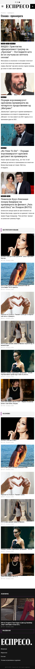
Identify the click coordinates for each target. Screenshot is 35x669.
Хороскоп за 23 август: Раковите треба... (13, 495)
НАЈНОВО (6, 413)
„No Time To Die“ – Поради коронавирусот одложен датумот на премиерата (15, 153)
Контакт (3, 656)
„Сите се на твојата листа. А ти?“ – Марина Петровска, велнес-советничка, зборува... (17, 402)
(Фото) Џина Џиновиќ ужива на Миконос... (13, 522)
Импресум (4, 649)
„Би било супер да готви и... (9, 440)
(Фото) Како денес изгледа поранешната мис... (14, 467)
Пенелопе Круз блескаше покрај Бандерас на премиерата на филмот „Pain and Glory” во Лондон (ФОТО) (16, 203)
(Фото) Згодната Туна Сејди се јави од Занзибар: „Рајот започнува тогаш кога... (16, 623)
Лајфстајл (3, 196)
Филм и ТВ (12, 43)
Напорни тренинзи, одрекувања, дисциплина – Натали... (17, 549)
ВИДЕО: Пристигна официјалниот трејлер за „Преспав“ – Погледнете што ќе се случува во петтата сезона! (16, 52)
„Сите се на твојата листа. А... (9, 576)
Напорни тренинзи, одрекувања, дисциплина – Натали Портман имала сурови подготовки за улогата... (16, 373)
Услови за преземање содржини (10, 660)
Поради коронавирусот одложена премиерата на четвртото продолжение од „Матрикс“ (16, 104)
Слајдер (3, 43)
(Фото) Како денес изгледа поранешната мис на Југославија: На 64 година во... (15, 286)
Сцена (7, 43)
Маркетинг (4, 652)
